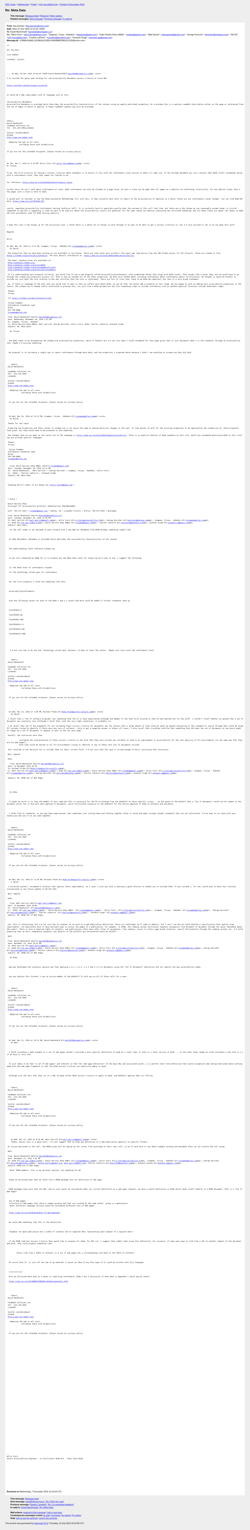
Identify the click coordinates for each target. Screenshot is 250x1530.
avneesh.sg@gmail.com (100, 38)
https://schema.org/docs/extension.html (32, 298)
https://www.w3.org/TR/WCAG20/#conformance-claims (47, 182)
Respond (44, 16)
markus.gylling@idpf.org (50, 1163)
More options (56, 16)
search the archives (48, 1518)
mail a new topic (54, 1512)
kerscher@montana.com (216, 35)
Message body (32, 16)
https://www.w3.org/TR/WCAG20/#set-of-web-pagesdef (34, 1213)
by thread (56, 1515)
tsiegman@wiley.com (87, 35)
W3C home (10, 4)
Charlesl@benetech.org (59, 38)
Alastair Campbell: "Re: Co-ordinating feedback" (52, 1504)
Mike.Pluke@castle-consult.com (77, 712)
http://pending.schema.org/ (21, 263)
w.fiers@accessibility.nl (88, 520)
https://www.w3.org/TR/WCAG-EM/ (28, 201)
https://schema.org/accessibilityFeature (27, 256)
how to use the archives (27, 1518)
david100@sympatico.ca (40, 32)
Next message (36, 19)
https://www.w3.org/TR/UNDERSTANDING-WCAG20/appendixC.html (38, 1281)
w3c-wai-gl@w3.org (48, 4)
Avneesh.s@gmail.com (168, 1163)
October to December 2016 (72, 4)
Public (34, 4)
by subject (66, 1515)
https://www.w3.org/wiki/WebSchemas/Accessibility (109, 256)
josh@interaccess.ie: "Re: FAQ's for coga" (45, 1502)
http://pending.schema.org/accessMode (26, 265)
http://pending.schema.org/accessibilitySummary (32, 270)
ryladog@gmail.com (136, 35)
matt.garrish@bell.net (75, 1163)
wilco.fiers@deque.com (35, 35)
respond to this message (34, 1512)
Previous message (53, 19)
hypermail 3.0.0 (41, 1523)
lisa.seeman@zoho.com (37, 26)
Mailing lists (23, 4)
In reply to (67, 19)
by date (46, 1515)
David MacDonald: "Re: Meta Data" (37, 1507)
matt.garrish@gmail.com (173, 35)
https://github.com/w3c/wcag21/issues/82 (27, 85)
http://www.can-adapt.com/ (20, 137)
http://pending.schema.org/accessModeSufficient (32, 267)
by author (77, 1515)
